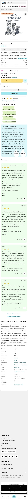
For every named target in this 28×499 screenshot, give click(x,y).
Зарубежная (17, 371)
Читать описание (22, 58)
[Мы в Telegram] (16, 456)
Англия (22, 371)
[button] (14, 464)
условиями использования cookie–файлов (9, 489)
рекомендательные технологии (9, 479)
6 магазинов (14, 77)
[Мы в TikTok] (12, 456)
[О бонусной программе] (17, 71)
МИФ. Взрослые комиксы (20, 365)
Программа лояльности (7, 438)
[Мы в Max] (6, 456)
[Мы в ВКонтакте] (2, 456)
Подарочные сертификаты (8, 440)
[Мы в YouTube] (9, 456)
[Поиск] (14, 496)
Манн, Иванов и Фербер (20, 362)
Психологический (18, 384)
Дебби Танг (4, 46)
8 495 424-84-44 (6, 461)
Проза (15, 360)
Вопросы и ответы (5, 445)
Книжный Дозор (5, 443)
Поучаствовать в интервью (8, 448)
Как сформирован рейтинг (9, 100)
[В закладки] (25, 81)
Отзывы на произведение (13, 316)
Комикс (16, 358)
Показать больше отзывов (14, 314)
